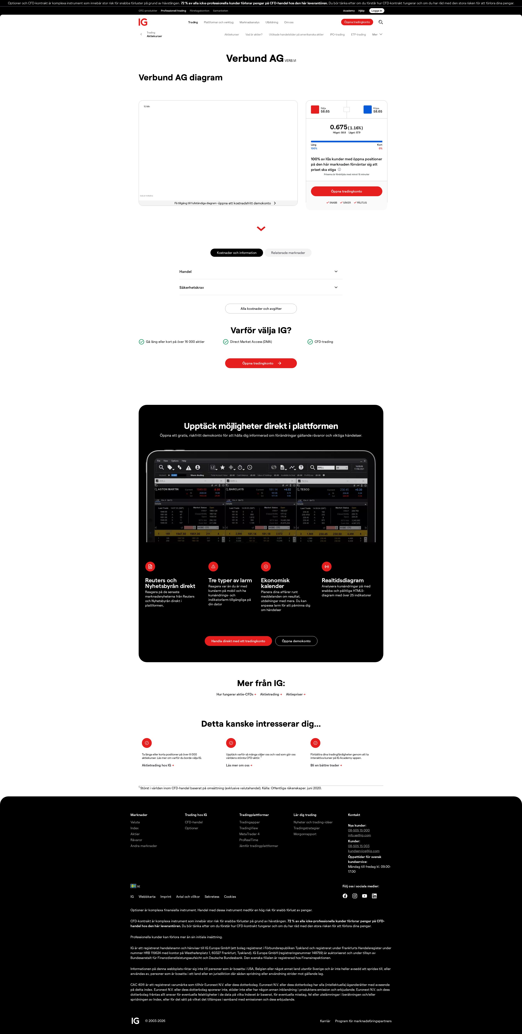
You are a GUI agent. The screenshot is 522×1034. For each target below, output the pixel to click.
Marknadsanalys (249, 22)
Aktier (135, 834)
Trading (193, 22)
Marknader (138, 815)
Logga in (377, 10)
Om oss (288, 22)
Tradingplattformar (254, 815)
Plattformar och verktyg (218, 22)
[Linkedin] (374, 895)
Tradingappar (249, 822)
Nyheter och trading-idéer (313, 822)
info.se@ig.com (359, 835)
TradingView (248, 828)
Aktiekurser (232, 34)
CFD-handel (194, 822)
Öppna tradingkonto (357, 22)
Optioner (191, 828)
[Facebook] (345, 895)
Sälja (323, 108)
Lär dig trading (305, 815)
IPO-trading (337, 34)
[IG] (143, 22)
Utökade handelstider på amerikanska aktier (296, 34)
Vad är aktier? (254, 34)
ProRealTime (248, 840)
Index (134, 828)
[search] (380, 22)
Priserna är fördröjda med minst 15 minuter (346, 174)
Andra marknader (143, 846)
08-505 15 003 (358, 846)
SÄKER (347, 202)
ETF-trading (358, 34)
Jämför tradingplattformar (258, 846)
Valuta (135, 822)
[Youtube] (364, 895)
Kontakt (354, 815)
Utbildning (271, 22)
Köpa (376, 108)
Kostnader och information (237, 253)
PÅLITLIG (362, 202)
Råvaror (136, 840)
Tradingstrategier (307, 828)
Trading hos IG (196, 815)
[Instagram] (354, 895)
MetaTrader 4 (249, 834)
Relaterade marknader (288, 253)
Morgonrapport (305, 834)
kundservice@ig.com (363, 851)
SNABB (333, 202)
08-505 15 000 (359, 830)
